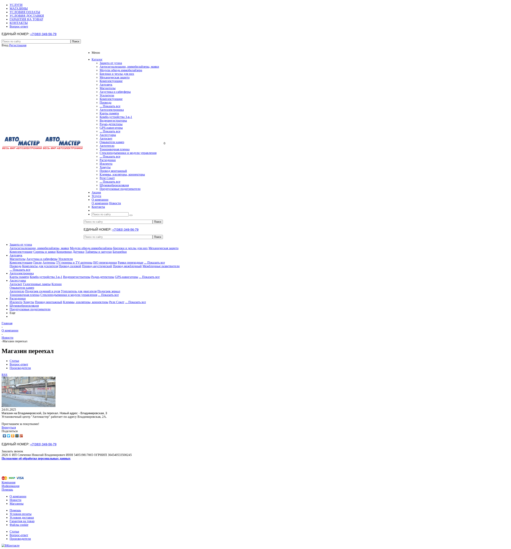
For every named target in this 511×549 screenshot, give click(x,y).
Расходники (108, 160)
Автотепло (107, 145)
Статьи (14, 531)
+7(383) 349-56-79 (43, 34)
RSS (4, 374)
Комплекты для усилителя (40, 266)
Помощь (7, 489)
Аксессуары (108, 135)
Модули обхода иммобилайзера (121, 70)
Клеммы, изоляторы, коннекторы (122, 174)
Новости (115, 203)
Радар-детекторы (111, 124)
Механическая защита (115, 77)
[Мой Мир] (17, 435)
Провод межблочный (127, 266)
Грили (37, 262)
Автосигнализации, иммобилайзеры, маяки (129, 66)
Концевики (64, 251)
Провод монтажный (113, 171)
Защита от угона (111, 63)
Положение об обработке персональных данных (36, 458)
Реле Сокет (107, 178)
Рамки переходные (130, 262)
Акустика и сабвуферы (115, 91)
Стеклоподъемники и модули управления (128, 153)
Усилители (107, 95)
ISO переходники (105, 262)
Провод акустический (97, 266)
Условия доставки (22, 517)
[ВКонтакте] (4, 435)
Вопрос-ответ (19, 535)
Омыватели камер (112, 142)
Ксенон (56, 284)
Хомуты (105, 167)
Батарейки (120, 251)
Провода (105, 102)
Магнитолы (108, 88)
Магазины (17, 503)
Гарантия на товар (22, 521)
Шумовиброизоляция (114, 185)
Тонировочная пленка (115, 149)
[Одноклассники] (13, 435)
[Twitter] (9, 435)
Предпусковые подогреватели (120, 189)
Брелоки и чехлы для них (117, 73)
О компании (100, 203)
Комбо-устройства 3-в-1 (116, 117)
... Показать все (110, 106)
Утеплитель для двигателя (79, 291)
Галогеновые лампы (37, 284)
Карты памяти (109, 113)
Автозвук (106, 84)
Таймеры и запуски (98, 251)
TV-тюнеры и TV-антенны (74, 262)
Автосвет (106, 138)
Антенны (49, 262)
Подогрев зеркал (108, 291)
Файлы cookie (19, 524)
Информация (10, 486)
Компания (8, 482)
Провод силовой (70, 266)
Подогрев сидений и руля (42, 291)
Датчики (78, 251)
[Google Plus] (21, 435)
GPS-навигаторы (111, 127)
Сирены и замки (44, 251)
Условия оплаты (21, 514)
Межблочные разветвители (161, 266)
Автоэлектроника (112, 109)
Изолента (106, 163)
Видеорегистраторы (113, 120)
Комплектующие (111, 81)
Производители (20, 538)
